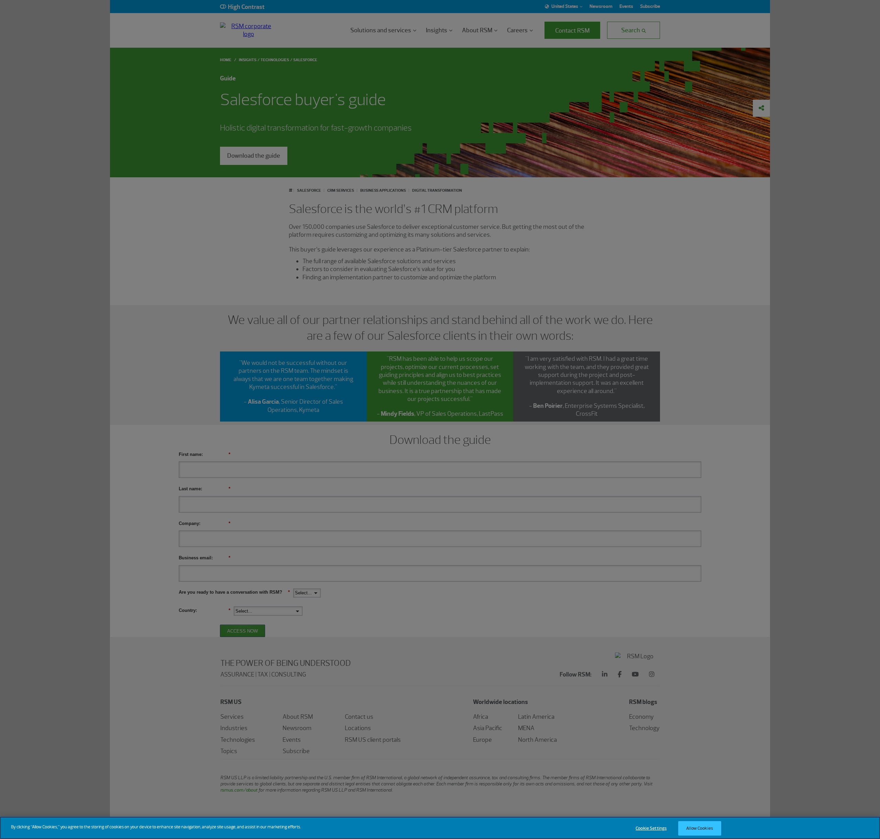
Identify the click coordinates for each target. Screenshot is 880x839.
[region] (440, 828)
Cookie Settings (651, 828)
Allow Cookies (699, 828)
